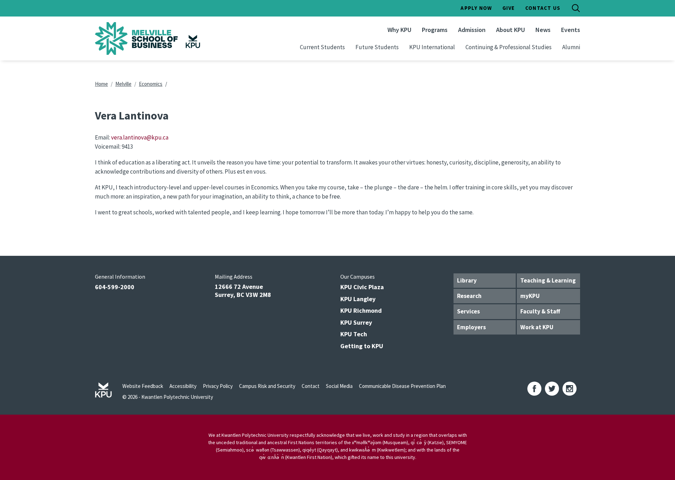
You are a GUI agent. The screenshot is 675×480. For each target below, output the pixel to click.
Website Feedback (142, 386)
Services (468, 311)
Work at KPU (536, 327)
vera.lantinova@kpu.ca (139, 137)
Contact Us (542, 8)
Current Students (322, 47)
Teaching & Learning (548, 280)
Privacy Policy (218, 386)
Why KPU (399, 30)
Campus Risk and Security (267, 386)
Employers (471, 327)
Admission (472, 30)
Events (570, 30)
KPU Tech (353, 334)
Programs (435, 30)
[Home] (166, 38)
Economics (150, 83)
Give (508, 8)
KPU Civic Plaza (362, 287)
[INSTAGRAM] (569, 389)
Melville (123, 83)
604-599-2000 (114, 287)
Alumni (571, 47)
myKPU (530, 296)
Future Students (377, 47)
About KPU (510, 30)
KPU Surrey (356, 322)
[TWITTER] (552, 389)
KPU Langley (357, 299)
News (543, 30)
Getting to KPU (361, 346)
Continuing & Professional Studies (508, 47)
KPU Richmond (361, 310)
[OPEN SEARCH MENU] (576, 8)
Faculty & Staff (540, 311)
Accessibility (183, 386)
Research (469, 296)
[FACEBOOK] (534, 389)
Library (467, 280)
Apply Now (476, 8)
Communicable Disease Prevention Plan (402, 386)
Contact (311, 386)
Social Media (339, 386)
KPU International (432, 47)
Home (101, 83)
